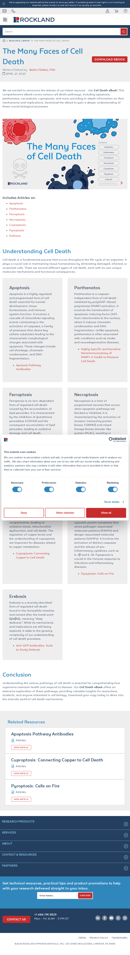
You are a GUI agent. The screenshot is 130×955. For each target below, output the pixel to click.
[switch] (49, 489)
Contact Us (16, 919)
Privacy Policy (99, 938)
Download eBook (110, 59)
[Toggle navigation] (5, 19)
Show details (112, 501)
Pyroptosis (16, 230)
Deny (24, 512)
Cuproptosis (17, 225)
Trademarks (119, 938)
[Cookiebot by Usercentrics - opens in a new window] (111, 439)
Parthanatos (17, 208)
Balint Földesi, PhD (42, 69)
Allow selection (65, 512)
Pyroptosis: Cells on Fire (97, 573)
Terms (82, 938)
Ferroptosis (16, 214)
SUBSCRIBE (85, 895)
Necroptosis (17, 219)
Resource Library (19, 41)
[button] (125, 11)
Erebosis (15, 235)
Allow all (106, 512)
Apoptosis (16, 203)
